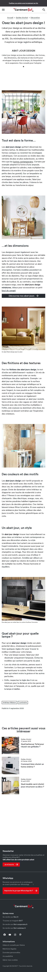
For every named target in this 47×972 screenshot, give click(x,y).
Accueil (10, 18)
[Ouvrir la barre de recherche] (43, 10)
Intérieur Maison (9, 702)
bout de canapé (9, 291)
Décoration (35, 18)
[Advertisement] (23, 78)
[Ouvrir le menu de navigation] (3, 10)
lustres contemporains (23, 162)
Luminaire (23, 702)
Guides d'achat (22, 18)
